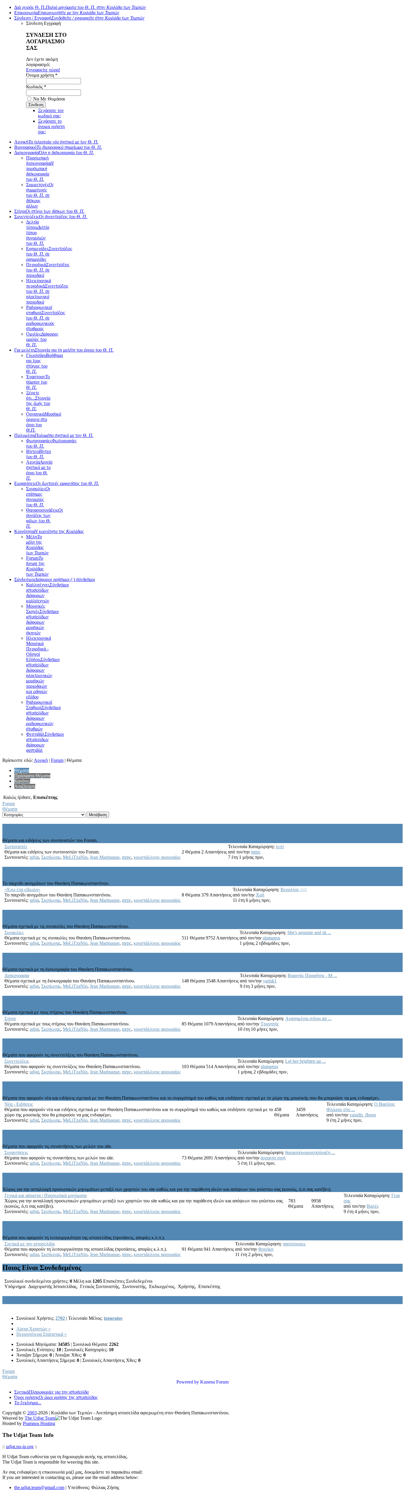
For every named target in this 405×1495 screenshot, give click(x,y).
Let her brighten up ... (305, 1061)
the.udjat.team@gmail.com (39, 1487)
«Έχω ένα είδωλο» (30, 871)
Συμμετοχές (39, 195)
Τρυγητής (270, 1023)
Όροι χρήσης (56, 1397)
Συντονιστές (20, 828)
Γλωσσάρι (44, 363)
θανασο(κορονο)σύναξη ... (310, 1152)
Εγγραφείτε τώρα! (43, 69)
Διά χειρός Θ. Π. (80, 7)
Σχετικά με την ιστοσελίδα (42, 1225)
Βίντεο (38, 454)
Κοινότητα (49, 531)
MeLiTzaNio (75, 857)
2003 (32, 1412)
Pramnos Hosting (39, 1423)
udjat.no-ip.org (20, 1446)
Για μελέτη (64, 349)
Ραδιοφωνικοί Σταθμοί (43, 715)
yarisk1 (270, 980)
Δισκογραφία (54, 152)
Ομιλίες (42, 339)
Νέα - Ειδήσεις (24, 1085)
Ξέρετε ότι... (38, 400)
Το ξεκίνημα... (27, 1402)
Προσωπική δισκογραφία (40, 168)
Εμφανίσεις (56, 483)
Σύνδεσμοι (54, 579)
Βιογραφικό (58, 147)
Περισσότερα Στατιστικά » (41, 1334)
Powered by (187, 1381)
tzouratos (113, 1318)
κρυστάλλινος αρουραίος (157, 857)
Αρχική (56, 141)
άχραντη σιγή (273, 1157)
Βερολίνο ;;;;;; (293, 889)
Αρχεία (39, 470)
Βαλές (373, 1206)
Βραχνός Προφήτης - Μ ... (312, 975)
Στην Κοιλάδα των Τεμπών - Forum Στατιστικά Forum (86, 1300)
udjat (34, 857)
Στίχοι (49, 211)
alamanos (271, 937)
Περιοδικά (48, 270)
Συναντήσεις (21, 1133)
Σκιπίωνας (50, 857)
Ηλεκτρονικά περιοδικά (47, 291)
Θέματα (9, 808)
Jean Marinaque (104, 857)
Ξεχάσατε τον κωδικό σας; (51, 113)
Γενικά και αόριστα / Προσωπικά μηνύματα (67, 1176)
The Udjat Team (40, 1418)
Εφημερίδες (49, 254)
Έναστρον (38, 382)
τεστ (280, 846)
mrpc (126, 857)
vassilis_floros (363, 1114)
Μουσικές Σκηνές (42, 619)
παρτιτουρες (294, 1243)
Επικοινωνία (66, 12)
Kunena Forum (214, 1381)
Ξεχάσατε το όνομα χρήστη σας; (51, 126)
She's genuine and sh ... (309, 932)
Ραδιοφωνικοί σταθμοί (45, 318)
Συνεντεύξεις (50, 216)
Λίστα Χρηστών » (33, 1328)
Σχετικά (51, 1392)
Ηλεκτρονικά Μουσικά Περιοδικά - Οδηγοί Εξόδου (43, 667)
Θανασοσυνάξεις (44, 518)
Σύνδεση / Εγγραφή (79, 17)
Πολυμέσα (53, 435)
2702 (60, 1318)
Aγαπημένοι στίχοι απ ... (308, 1018)
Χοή (260, 894)
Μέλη (37, 544)
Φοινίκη (265, 1249)
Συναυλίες (38, 496)
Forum (37, 566)
